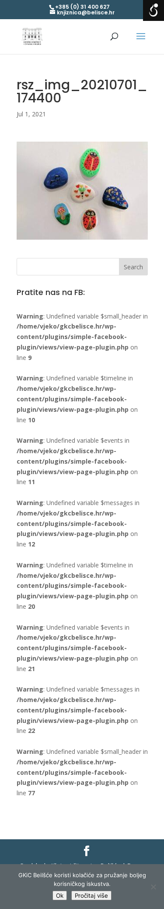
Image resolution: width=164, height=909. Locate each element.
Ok (59, 895)
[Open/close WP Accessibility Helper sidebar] (153, 10)
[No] (153, 886)
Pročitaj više (91, 895)
